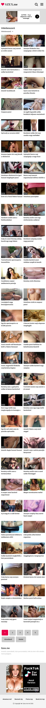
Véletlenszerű (6, 31)
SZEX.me (11, 4)
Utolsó (21, 639)
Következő (8, 639)
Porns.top (29, 699)
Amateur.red (7, 699)
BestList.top (40, 699)
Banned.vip (19, 699)
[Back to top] (42, 703)
